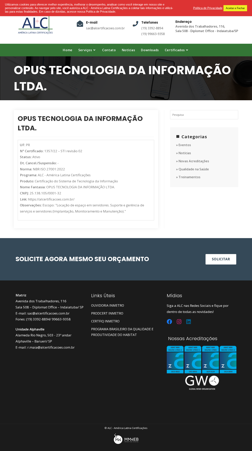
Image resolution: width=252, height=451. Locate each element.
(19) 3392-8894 (152, 28)
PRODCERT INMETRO (107, 313)
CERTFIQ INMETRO (105, 321)
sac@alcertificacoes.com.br (105, 28)
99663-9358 (61, 319)
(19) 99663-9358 (153, 34)
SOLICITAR (221, 259)
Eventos (185, 145)
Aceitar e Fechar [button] (235, 8)
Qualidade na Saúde (194, 169)
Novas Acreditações (194, 161)
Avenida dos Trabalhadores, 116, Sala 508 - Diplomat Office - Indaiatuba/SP (206, 28)
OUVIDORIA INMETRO (107, 305)
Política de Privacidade (207, 8)
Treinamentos (189, 177)
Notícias (185, 153)
